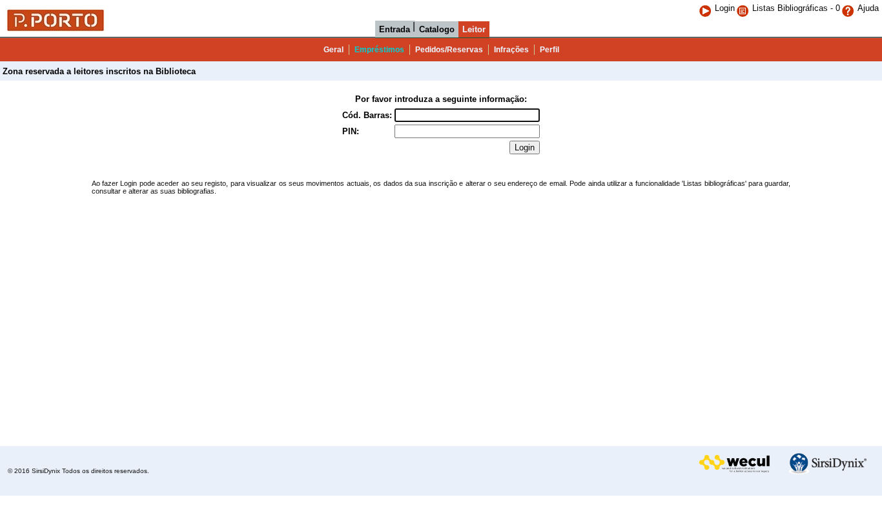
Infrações (511, 49)
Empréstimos (379, 49)
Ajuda (868, 8)
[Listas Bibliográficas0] (744, 8)
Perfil (549, 49)
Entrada (394, 29)
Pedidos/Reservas (449, 49)
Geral (333, 49)
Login (725, 8)
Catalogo (437, 29)
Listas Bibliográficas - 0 (796, 8)
